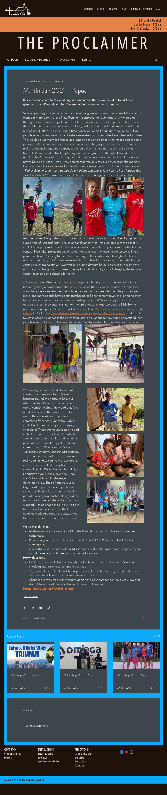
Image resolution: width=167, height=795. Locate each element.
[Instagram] (131, 752)
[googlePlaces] (136, 752)
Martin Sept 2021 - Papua (132, 675)
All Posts (13, 59)
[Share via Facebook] (24, 607)
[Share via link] (48, 607)
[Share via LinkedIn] (40, 607)
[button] (156, 59)
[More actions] (142, 81)
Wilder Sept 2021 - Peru (78, 675)
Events (86, 59)
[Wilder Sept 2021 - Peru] (83, 655)
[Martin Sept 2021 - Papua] (136, 655)
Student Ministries (37, 59)
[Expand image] (52, 206)
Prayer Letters (66, 59)
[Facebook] (121, 752)
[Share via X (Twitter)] (32, 607)
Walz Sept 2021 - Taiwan (25, 675)
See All (156, 636)
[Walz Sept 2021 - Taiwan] (30, 655)
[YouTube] (126, 752)
